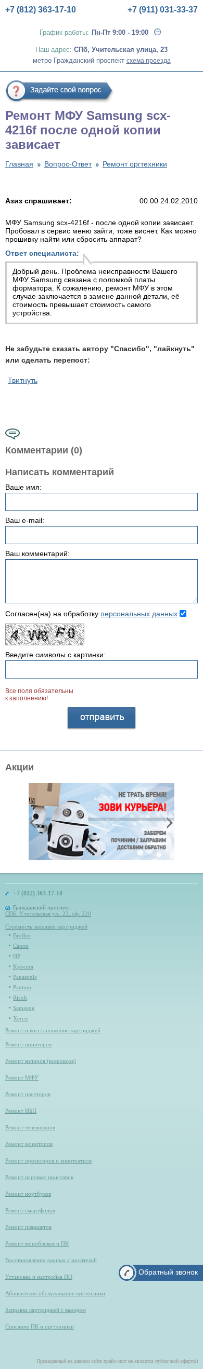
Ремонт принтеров (28, 1044)
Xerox (20, 1018)
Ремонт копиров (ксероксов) (40, 1061)
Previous (33, 822)
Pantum (22, 987)
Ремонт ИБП (20, 1111)
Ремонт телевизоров (30, 1127)
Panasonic (25, 977)
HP (16, 956)
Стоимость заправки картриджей (46, 926)
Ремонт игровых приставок (39, 1177)
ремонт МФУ (127, 288)
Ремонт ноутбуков (28, 1194)
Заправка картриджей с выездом (45, 1310)
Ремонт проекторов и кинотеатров (48, 1160)
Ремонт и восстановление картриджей (52, 1030)
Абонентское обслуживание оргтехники (55, 1293)
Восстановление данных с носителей (51, 1260)
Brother (22, 935)
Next (168, 822)
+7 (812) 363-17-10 (40, 9)
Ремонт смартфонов (30, 1210)
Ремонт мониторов (29, 1144)
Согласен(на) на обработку (91, 614)
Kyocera (23, 966)
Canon (21, 946)
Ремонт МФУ (22, 1077)
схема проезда (148, 60)
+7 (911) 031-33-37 (163, 9)
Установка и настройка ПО (38, 1277)
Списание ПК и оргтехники (39, 1326)
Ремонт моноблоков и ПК (37, 1243)
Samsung (24, 1008)
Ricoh (20, 997)
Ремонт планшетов (28, 1227)
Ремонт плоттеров (27, 1094)
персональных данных (138, 614)
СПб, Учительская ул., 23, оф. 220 (48, 913)
